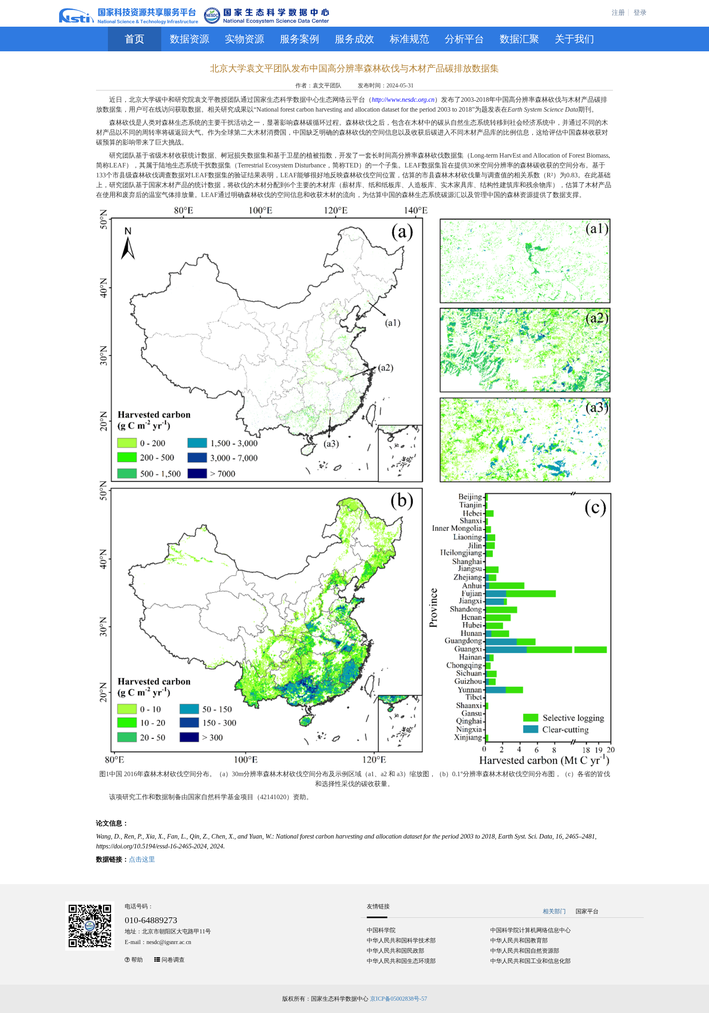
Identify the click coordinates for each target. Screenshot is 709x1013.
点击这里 (142, 859)
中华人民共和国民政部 (395, 951)
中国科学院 (381, 930)
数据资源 (189, 39)
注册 (618, 12)
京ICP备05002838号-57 (398, 999)
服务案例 (299, 39)
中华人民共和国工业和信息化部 (530, 961)
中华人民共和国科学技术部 (401, 940)
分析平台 (464, 39)
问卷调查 (173, 960)
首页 (134, 39)
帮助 (137, 960)
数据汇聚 (519, 39)
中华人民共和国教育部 (519, 940)
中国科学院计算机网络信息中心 (530, 930)
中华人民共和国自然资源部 (524, 951)
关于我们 (574, 39)
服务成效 (354, 39)
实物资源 (244, 39)
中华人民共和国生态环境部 (401, 961)
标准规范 (409, 39)
